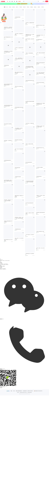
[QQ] (8, 390)
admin (27, 24)
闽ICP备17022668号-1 (30, 390)
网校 (12, 1)
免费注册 (47, 1)
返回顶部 (1, 387)
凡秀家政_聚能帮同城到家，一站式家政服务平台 (21, 390)
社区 (9, 1)
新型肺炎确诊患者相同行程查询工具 (23, 392)
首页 (7, 1)
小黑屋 (14, 390)
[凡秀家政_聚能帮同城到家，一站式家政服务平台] (3, 1)
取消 (0, 265)
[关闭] (0, 261)
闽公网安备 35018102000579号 (38, 390)
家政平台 (19, 1)
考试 (14, 1)
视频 (16, 1)
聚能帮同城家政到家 (30, 392)
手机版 (11, 390)
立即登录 (44, 1)
